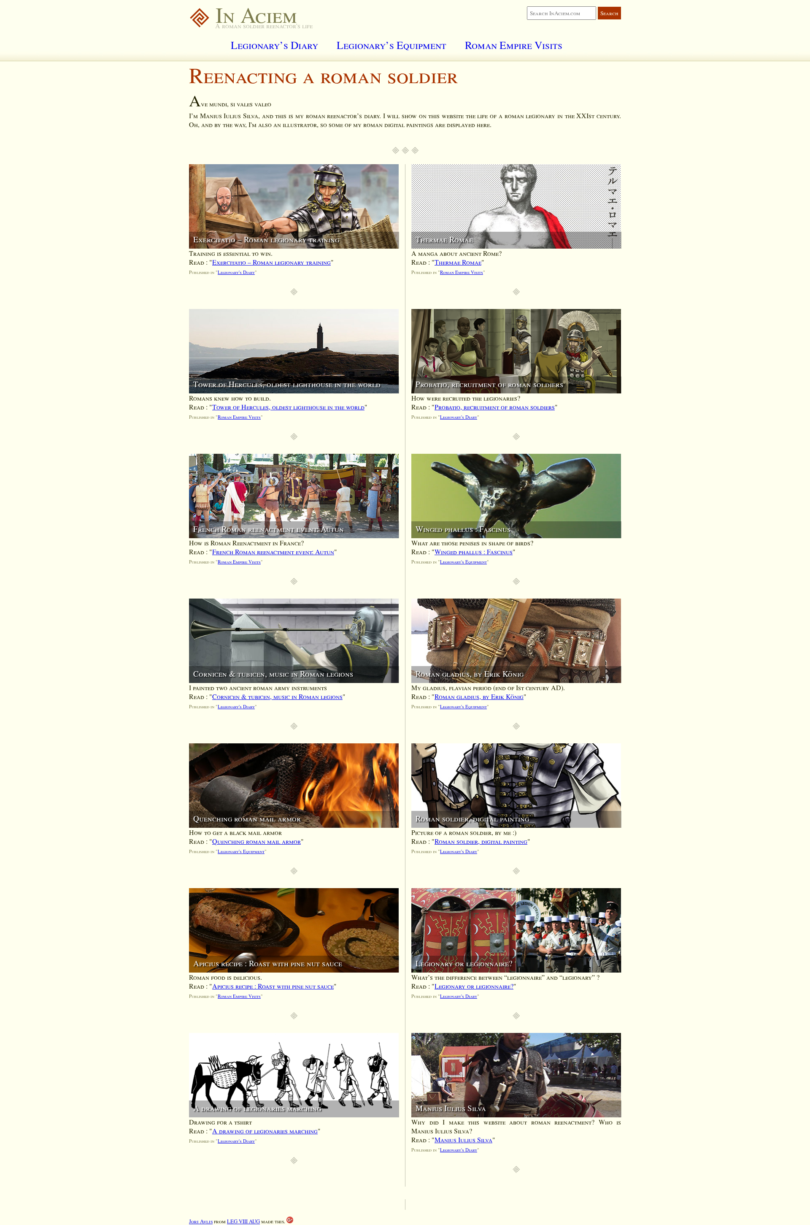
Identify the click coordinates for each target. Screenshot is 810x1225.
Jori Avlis (201, 1221)
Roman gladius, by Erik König (479, 696)
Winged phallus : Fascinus (474, 551)
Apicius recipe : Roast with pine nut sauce (273, 985)
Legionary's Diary (236, 272)
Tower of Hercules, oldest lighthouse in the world (288, 406)
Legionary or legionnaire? (474, 985)
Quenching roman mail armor (256, 841)
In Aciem (253, 14)
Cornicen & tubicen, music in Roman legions (277, 696)
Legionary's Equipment (241, 851)
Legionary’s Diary (274, 45)
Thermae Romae (458, 261)
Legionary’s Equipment (391, 45)
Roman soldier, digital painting (481, 841)
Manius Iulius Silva (463, 1139)
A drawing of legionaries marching (265, 1130)
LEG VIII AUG (243, 1221)
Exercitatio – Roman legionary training (271, 261)
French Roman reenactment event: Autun (273, 551)
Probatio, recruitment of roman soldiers (495, 406)
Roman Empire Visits (513, 45)
